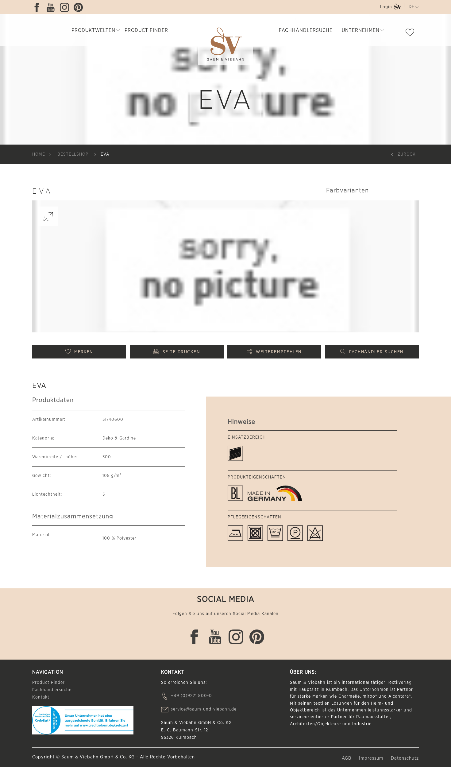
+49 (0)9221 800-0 (191, 696)
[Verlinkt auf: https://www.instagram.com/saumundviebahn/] (66, 7)
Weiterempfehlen (279, 352)
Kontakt (40, 697)
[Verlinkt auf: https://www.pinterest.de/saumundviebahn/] (80, 7)
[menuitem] (385, 8)
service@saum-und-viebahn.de (204, 709)
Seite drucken (181, 352)
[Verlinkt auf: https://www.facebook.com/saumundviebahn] (38, 7)
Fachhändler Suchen (376, 352)
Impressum (372, 758)
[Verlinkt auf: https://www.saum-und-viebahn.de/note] (411, 34)
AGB (347, 758)
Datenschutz (405, 758)
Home (38, 154)
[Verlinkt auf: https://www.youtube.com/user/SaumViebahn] (52, 7)
